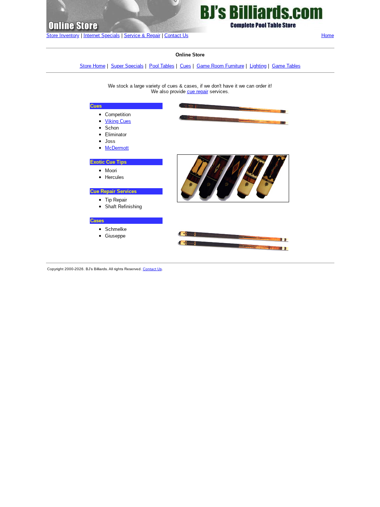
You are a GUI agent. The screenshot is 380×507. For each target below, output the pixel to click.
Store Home (92, 66)
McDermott (117, 148)
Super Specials (127, 66)
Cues (185, 66)
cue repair (197, 91)
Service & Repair (142, 35)
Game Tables (286, 66)
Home (327, 35)
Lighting (258, 66)
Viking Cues (118, 121)
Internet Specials (101, 35)
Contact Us (176, 35)
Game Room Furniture (220, 66)
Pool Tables (161, 66)
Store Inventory (62, 35)
